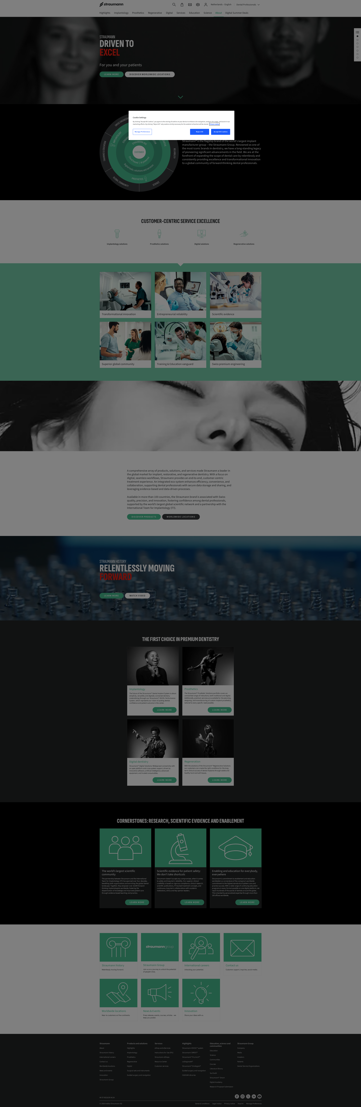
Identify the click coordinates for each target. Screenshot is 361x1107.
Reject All (199, 132)
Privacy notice (214, 124)
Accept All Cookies (220, 132)
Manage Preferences (142, 132)
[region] (181, 125)
